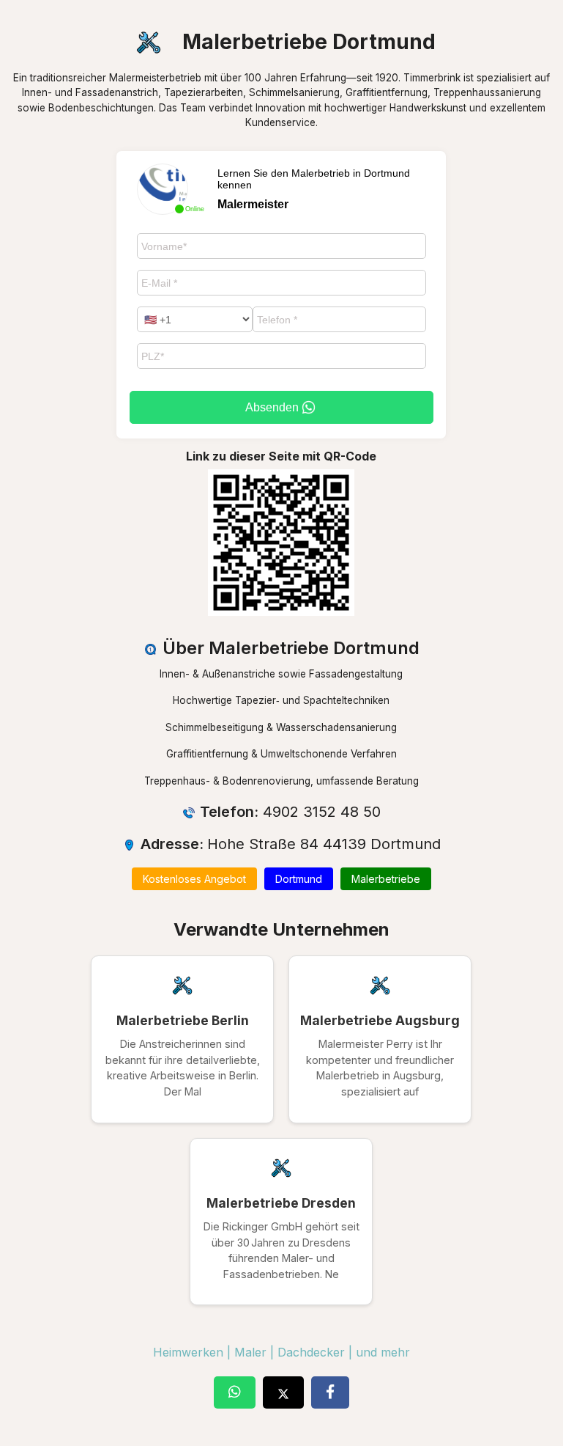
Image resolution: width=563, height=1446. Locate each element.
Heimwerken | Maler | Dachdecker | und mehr (281, 1352)
